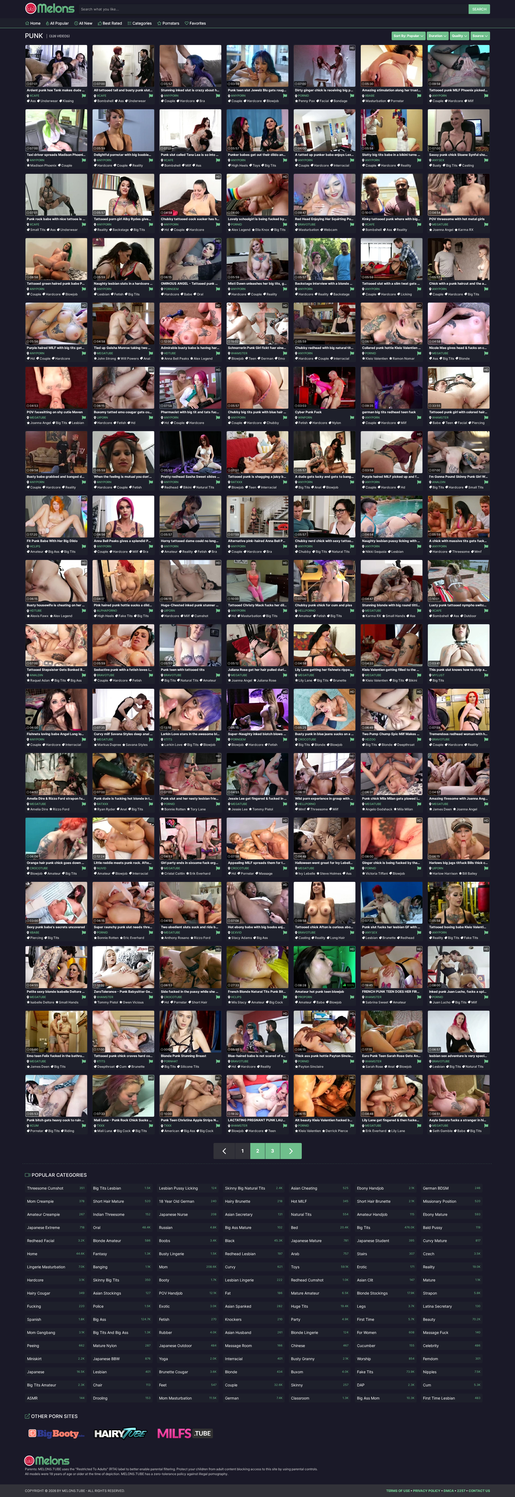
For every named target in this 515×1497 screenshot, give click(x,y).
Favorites (197, 23)
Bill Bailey (469, 873)
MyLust (438, 675)
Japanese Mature (319, 1240)
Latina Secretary (451, 1306)
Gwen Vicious (133, 1002)
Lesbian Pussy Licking (187, 1188)
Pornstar (397, 101)
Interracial (341, 165)
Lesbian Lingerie (253, 1280)
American (171, 1131)
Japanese (55, 1372)
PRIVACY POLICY (426, 1491)
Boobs (187, 1240)
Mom (187, 1267)
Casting (468, 165)
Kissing (68, 101)
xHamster (239, 353)
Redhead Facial (55, 1240)
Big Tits (270, 165)
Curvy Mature (451, 1240)
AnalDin (438, 482)
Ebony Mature (451, 1214)
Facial (324, 101)
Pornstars (170, 23)
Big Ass (53, 552)
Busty (437, 165)
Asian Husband (253, 1332)
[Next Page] (291, 1151)
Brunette (339, 680)
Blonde (464, 358)
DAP (385, 1385)
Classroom (319, 1398)
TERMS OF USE (398, 1491)
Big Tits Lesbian (121, 1188)
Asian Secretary (253, 1214)
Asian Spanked (253, 1306)
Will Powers (130, 358)
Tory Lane (198, 809)
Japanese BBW (121, 1358)
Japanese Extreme (55, 1227)
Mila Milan (405, 809)
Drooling (121, 1398)
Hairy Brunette (253, 1201)
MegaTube (440, 224)
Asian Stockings (121, 1293)
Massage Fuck (451, 1332)
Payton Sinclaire (311, 1067)
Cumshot (201, 616)
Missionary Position (451, 1201)
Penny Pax (307, 101)
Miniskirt (55, 1358)
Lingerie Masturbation (55, 1267)
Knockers (253, 1319)
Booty (187, 1280)
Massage (266, 873)
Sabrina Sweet (377, 1002)
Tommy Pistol (262, 809)
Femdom (451, 1358)
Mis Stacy (239, 1002)
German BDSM (451, 1188)
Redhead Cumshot (319, 1280)
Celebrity (451, 1345)
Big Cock (276, 1002)
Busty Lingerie (187, 1253)
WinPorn (305, 417)
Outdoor (470, 616)
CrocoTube (307, 739)
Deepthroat (405, 745)
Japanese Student (385, 1240)
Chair (121, 1385)
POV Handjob (187, 1293)
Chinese (319, 1345)
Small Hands (395, 616)
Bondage (340, 101)
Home (35, 23)
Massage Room (253, 1345)
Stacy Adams (241, 938)
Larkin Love (173, 745)
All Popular (59, 23)
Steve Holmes (330, 873)
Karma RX (465, 230)
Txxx (100, 1125)
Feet (187, 1385)
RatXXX (236, 482)
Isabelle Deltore (42, 1002)
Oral (200, 294)
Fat (253, 1293)
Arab (319, 1253)
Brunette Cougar (187, 1372)
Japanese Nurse (187, 1214)
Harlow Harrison (445, 873)
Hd (166, 230)
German (267, 358)
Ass (33, 101)
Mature (451, 1280)
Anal (147, 358)
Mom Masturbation (187, 1398)
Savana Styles (137, 745)
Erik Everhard (200, 873)
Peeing (55, 1345)
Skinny (319, 1385)
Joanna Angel (443, 230)
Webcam (330, 230)
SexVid (236, 932)
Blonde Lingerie (319, 1332)
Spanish (55, 1319)
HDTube (170, 353)
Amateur (36, 552)
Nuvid (101, 868)
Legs (385, 1306)
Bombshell (105, 101)
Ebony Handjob (385, 1188)
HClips (35, 546)
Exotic (187, 1306)
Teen (252, 358)
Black (253, 1240)
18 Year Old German (187, 1201)
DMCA (449, 1491)
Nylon (336, 423)
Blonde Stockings (385, 1293)
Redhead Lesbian (253, 1253)
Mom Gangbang (55, 1332)
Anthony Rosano (176, 938)
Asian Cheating (319, 1188)
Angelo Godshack (379, 809)
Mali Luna (104, 1131)
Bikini (187, 487)
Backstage (121, 230)
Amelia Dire (39, 809)
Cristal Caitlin (174, 873)
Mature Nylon (121, 1345)
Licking (406, 294)
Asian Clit (385, 1280)
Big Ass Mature (253, 1227)
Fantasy (121, 1253)
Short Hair (199, 1002)
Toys (256, 165)
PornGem (171, 289)
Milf (470, 101)
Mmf (477, 552)
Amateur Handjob (385, 1214)
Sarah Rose (374, 1067)
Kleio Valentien (377, 358)
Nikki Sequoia (376, 552)
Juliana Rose (266, 680)
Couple (169, 101)
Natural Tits (205, 487)
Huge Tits (319, 1306)
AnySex (438, 160)
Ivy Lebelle (307, 873)
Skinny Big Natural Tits (253, 1188)
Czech (451, 1253)
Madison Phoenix (43, 165)
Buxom (319, 1372)
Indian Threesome (121, 1214)
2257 (461, 1491)
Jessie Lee (239, 809)
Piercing (478, 423)
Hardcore (187, 101)
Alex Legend (241, 230)
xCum (34, 1125)
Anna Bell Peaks (176, 358)
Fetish (118, 294)
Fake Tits (126, 616)
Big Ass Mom (385, 1398)
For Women (385, 1332)
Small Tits (37, 230)
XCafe (34, 95)
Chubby (273, 423)
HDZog (370, 739)
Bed (319, 1227)
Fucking (55, 1306)
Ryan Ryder (106, 809)
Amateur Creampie (55, 1214)
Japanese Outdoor (187, 1345)
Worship (385, 1358)
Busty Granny (319, 1358)
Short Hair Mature (121, 1201)
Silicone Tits (190, 1067)
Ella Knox (262, 230)
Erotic (385, 1267)
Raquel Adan (40, 680)
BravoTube (307, 224)
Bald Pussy (451, 1227)
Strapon (451, 1293)
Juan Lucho (441, 1002)
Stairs (385, 1253)
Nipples (451, 1372)
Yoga (187, 1358)
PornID (303, 95)
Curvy (253, 1267)
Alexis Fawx (39, 616)
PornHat (171, 1061)
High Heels (239, 165)
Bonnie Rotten (175, 809)
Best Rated (112, 23)
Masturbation (376, 101)
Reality (138, 165)
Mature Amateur (319, 1293)
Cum (123, 1067)
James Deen (442, 809)
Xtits (168, 739)
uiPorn (102, 417)
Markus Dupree (109, 745)
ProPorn (305, 997)
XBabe (370, 95)
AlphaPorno (107, 610)
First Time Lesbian (451, 1398)
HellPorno (306, 610)
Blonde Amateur (121, 1240)
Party (319, 1319)
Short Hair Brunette (385, 1201)
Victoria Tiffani (377, 873)
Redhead (171, 487)
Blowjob (273, 101)
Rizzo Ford (61, 809)
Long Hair (337, 938)
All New (85, 23)
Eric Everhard (133, 938)
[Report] (83, 96)
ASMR (55, 1398)
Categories (141, 23)
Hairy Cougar (55, 1293)
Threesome (461, 552)
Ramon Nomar (404, 358)
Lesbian (103, 294)
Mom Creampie (55, 1201)
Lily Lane (305, 680)
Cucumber (385, 1345)
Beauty (451, 1319)
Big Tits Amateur (55, 1385)
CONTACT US (479, 1491)
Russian (187, 1227)
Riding (69, 1131)
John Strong (106, 358)
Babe (188, 294)
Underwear (49, 101)
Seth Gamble (443, 1131)
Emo (281, 358)
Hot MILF (319, 1201)
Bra (202, 101)
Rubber (187, 1332)
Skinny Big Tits (121, 1280)
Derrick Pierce (337, 1131)
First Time (385, 1319)
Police (121, 1306)
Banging (121, 1267)
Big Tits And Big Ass (121, 1332)
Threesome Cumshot (55, 1188)
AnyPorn (171, 95)
